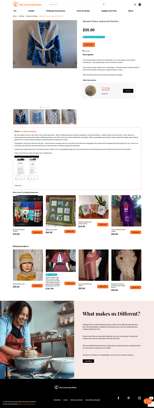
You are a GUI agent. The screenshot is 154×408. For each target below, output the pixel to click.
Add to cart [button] (37, 232)
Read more (135, 232)
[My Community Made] (27, 4)
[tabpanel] (45, 44)
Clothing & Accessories (55, 11)
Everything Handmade (27, 131)
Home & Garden (83, 11)
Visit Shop (128, 91)
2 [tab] (43, 108)
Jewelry (31, 11)
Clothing (21, 16)
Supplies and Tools (109, 11)
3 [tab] (46, 108)
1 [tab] (41, 108)
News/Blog (57, 400)
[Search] (104, 4)
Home (15, 16)
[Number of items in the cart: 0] (135, 4)
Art (15, 11)
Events (66, 400)
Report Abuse (87, 50)
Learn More (88, 361)
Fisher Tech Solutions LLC (27, 404)
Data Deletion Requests (93, 400)
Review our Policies (77, 400)
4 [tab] (49, 108)
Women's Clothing (31, 16)
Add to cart (89, 45)
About (130, 11)
